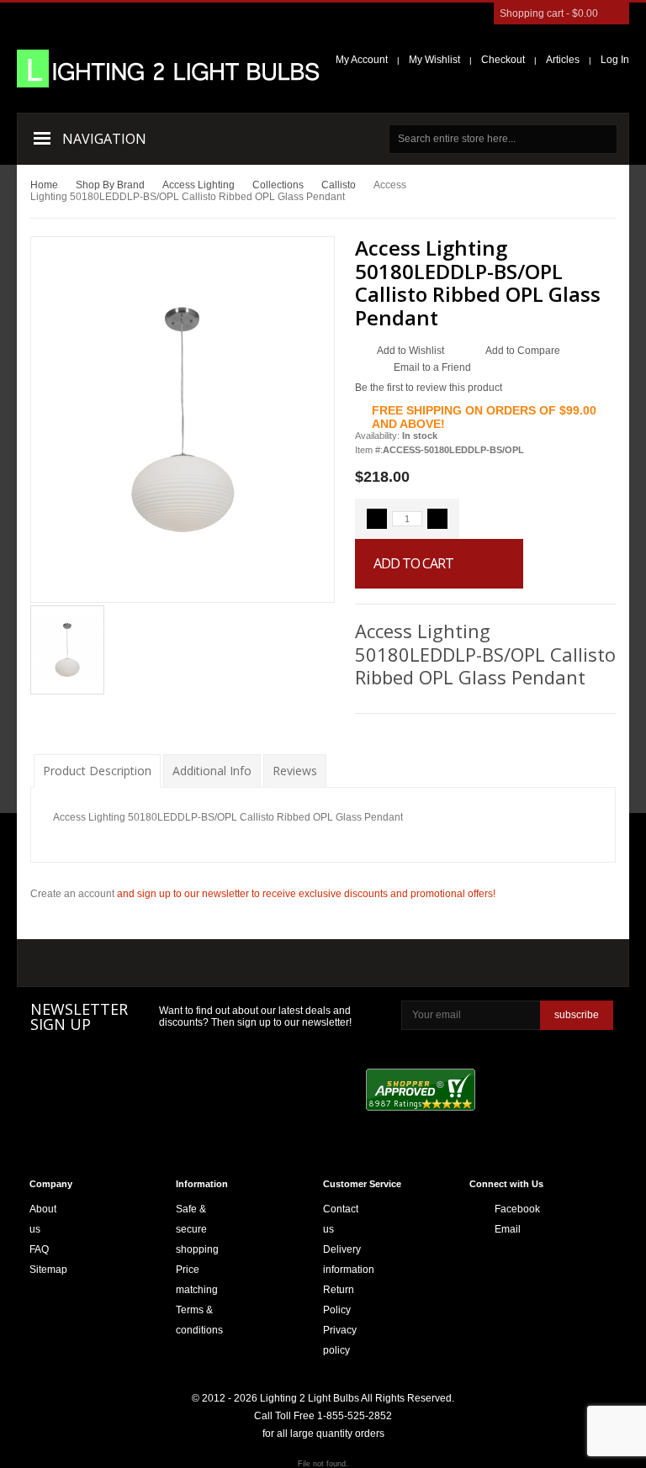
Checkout (503, 60)
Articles (563, 60)
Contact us (340, 1219)
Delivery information (348, 1259)
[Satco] (377, 963)
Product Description (97, 771)
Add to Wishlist (410, 350)
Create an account (72, 894)
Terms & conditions (199, 1320)
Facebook (500, 1209)
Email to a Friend (432, 367)
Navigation (104, 138)
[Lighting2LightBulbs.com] (168, 68)
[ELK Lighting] (266, 963)
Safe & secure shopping (197, 1229)
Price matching (197, 1280)
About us (42, 1219)
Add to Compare (522, 350)
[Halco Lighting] (176, 965)
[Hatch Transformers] (79, 965)
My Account (362, 60)
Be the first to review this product (428, 387)
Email (500, 1229)
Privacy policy (340, 1340)
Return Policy (338, 1300)
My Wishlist (434, 60)
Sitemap (48, 1269)
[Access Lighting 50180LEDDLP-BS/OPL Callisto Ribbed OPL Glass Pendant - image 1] (67, 649)
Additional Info (212, 771)
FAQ (39, 1249)
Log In (615, 60)
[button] (377, 519)
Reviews (295, 771)
